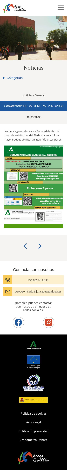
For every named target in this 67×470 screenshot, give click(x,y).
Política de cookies (34, 413)
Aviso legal (33, 422)
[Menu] (61, 7)
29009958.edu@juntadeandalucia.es (38, 291)
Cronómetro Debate (33, 440)
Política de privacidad (33, 431)
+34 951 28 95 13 (37, 280)
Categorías (15, 78)
